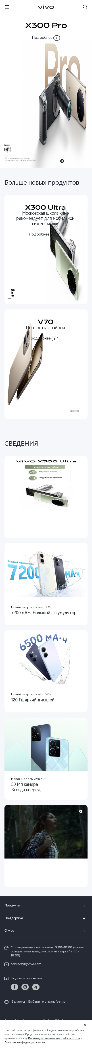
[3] (46, 84)
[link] (14, 987)
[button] (7, 6)
